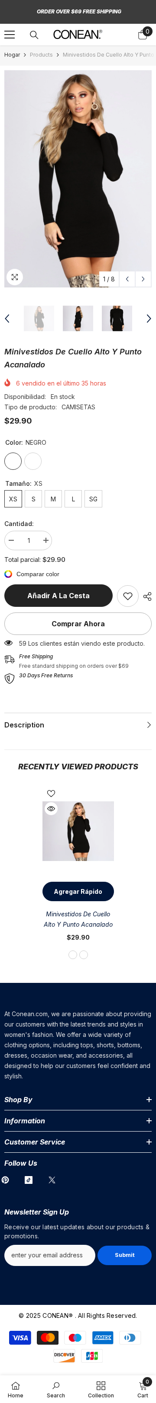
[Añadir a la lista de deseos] (51, 793)
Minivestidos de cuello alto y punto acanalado (78, 919)
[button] (127, 279)
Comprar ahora (78, 623)
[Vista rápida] (51, 808)
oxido (83, 954)
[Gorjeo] (52, 1179)
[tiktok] (28, 1179)
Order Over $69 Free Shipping (79, 11)
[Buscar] (34, 35)
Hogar (12, 54)
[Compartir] (145, 596)
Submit (125, 1255)
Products (41, 54)
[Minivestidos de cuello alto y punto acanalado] (78, 831)
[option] (78, 178)
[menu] (9, 34)
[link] (128, 596)
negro (72, 954)
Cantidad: (19, 523)
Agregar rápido (78, 891)
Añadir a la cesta (58, 595)
